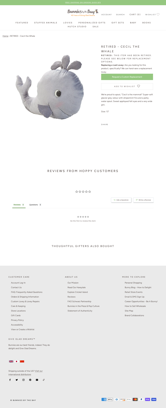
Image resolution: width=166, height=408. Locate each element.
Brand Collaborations (134, 315)
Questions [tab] (33, 204)
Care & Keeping (18, 306)
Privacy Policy (17, 320)
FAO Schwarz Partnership (79, 301)
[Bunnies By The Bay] (83, 12)
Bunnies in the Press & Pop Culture (83, 306)
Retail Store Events (133, 292)
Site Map (129, 311)
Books (146, 23)
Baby (133, 23)
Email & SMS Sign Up (134, 297)
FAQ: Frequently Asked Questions (26, 292)
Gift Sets (118, 23)
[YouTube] (37, 379)
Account (106, 15)
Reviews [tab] (17, 204)
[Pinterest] (30, 379)
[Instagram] (23, 379)
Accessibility (17, 325)
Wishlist (150, 15)
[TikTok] (44, 379)
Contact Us (16, 287)
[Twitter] (17, 379)
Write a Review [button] (145, 200)
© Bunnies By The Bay (23, 400)
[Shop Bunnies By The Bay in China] (22, 361)
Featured (22, 23)
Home (5, 36)
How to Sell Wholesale (135, 306)
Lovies (67, 23)
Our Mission (73, 283)
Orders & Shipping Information (25, 297)
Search (120, 15)
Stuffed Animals (45, 23)
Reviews (71, 297)
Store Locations (18, 311)
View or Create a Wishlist (22, 329)
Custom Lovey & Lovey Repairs (25, 301)
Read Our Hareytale (77, 287)
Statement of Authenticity (80, 311)
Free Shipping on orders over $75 (83, 2)
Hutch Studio (77, 26)
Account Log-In (18, 283)
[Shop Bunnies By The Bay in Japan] (17, 361)
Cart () (135, 14)
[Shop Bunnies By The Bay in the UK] (11, 361)
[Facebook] (10, 379)
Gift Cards (15, 315)
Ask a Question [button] (122, 200)
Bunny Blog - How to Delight (138, 287)
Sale (96, 26)
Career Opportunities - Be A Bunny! (141, 301)
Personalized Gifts (92, 23)
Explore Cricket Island (78, 292)
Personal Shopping (133, 283)
